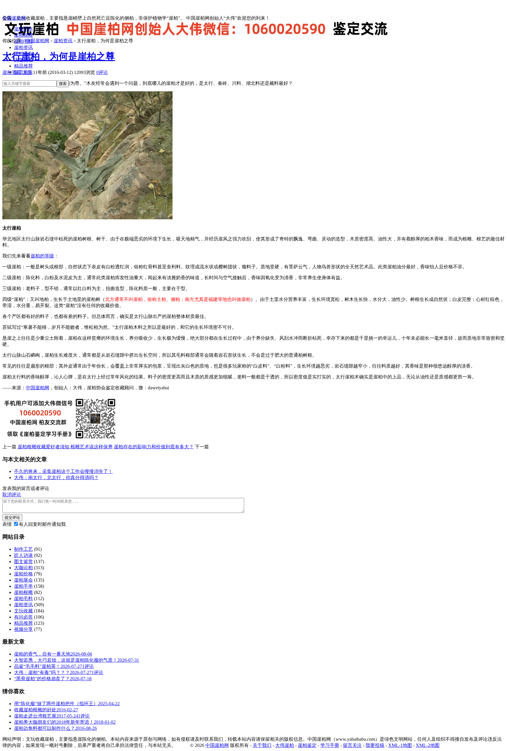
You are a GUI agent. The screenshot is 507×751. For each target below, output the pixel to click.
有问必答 (23, 616)
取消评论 (11, 494)
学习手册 (329, 745)
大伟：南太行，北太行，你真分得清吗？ (56, 477)
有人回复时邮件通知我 (42, 524)
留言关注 (23, 72)
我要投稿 (375, 745)
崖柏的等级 (42, 255)
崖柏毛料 (23, 41)
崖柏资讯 (23, 47)
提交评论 (12, 517)
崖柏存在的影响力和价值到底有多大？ (154, 446)
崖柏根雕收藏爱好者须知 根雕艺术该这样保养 (65, 446)
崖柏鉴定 (307, 745)
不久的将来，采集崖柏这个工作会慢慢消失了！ (63, 471)
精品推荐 (23, 65)
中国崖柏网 (14, 18)
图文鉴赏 (23, 561)
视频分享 (23, 629)
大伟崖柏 (284, 745)
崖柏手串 (23, 28)
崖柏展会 (23, 53)
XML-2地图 (428, 745)
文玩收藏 (23, 610)
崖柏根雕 (23, 35)
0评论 (102, 72)
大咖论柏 (23, 59)
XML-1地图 (400, 745)
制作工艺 (23, 549)
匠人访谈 (23, 555)
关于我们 (262, 745)
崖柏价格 (23, 573)
